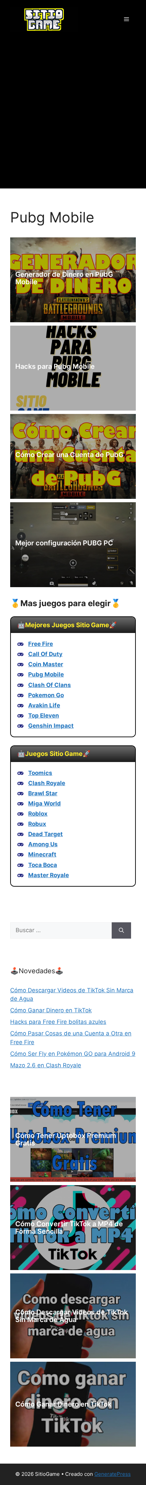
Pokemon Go (46, 695)
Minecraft (42, 854)
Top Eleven (43, 715)
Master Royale (48, 875)
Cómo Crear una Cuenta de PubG (69, 454)
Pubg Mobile (46, 674)
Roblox (38, 813)
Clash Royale (46, 783)
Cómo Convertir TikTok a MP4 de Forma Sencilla (69, 1227)
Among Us (43, 844)
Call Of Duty (45, 654)
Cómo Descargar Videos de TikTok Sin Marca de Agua (71, 1315)
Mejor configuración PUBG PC (64, 543)
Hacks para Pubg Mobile (55, 366)
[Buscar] (121, 930)
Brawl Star (42, 793)
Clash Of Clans (49, 685)
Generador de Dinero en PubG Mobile (64, 278)
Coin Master (45, 664)
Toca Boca (42, 865)
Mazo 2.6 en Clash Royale (45, 1065)
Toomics (40, 772)
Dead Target (45, 834)
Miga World (44, 803)
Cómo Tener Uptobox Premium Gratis (65, 1139)
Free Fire (40, 643)
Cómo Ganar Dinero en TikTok (51, 1010)
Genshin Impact (51, 725)
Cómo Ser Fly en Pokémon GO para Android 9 (72, 1053)
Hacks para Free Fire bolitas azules (58, 1021)
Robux (37, 823)
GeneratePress (112, 1474)
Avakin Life (44, 705)
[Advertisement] (73, 115)
